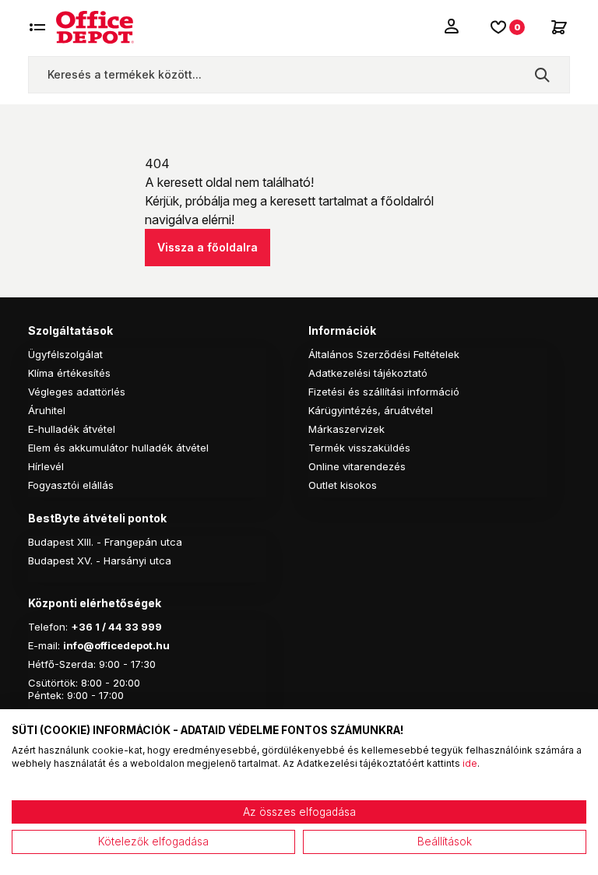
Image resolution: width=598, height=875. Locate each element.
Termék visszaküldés (359, 447)
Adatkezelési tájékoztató (367, 373)
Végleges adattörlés (76, 391)
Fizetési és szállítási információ (383, 391)
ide (470, 763)
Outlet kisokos (342, 485)
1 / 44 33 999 (127, 626)
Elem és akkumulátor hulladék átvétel (118, 447)
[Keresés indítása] (542, 74)
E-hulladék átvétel (71, 429)
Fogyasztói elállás (71, 485)
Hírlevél (46, 466)
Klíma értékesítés (69, 373)
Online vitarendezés (357, 466)
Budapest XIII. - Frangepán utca (105, 542)
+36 (82, 626)
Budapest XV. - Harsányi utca (99, 560)
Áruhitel (46, 410)
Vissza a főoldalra (207, 247)
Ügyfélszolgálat (65, 354)
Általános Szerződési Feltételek (383, 354)
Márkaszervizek (346, 429)
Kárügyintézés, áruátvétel (370, 410)
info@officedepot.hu (116, 645)
